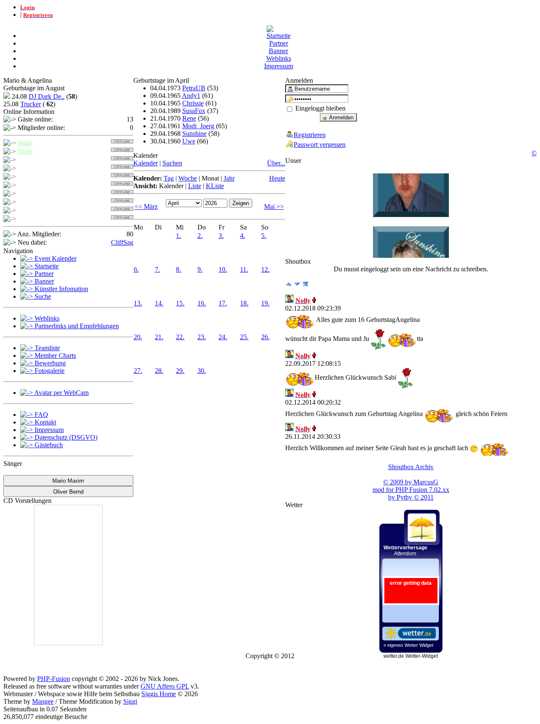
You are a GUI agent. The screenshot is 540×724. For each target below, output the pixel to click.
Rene (189, 118)
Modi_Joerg (198, 126)
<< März (146, 206)
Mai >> (274, 206)
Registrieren (310, 134)
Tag (169, 178)
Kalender (145, 163)
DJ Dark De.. (47, 96)
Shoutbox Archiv (411, 466)
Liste (194, 185)
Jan (22, 218)
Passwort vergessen (320, 144)
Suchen (172, 163)
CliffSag (122, 242)
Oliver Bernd (68, 492)
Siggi (25, 142)
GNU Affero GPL (164, 686)
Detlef (26, 193)
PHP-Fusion (53, 678)
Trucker (30, 104)
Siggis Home (158, 693)
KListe (215, 185)
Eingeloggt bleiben (320, 108)
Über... (276, 163)
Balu (24, 185)
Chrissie (193, 103)
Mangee (43, 701)
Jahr (229, 178)
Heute (277, 178)
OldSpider (31, 210)
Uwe (188, 141)
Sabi (24, 201)
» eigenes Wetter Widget (408, 645)
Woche (187, 178)
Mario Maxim (68, 481)
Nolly (25, 151)
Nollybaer (31, 176)
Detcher (28, 168)
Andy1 (191, 95)
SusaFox (193, 110)
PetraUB (193, 88)
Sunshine (194, 133)
